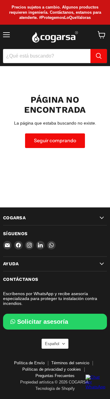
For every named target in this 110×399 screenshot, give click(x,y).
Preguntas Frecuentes (55, 375)
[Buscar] (98, 56)
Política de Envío (29, 363)
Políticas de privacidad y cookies (51, 369)
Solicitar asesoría (42, 321)
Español (52, 343)
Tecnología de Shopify (55, 388)
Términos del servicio (70, 363)
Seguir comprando (55, 140)
